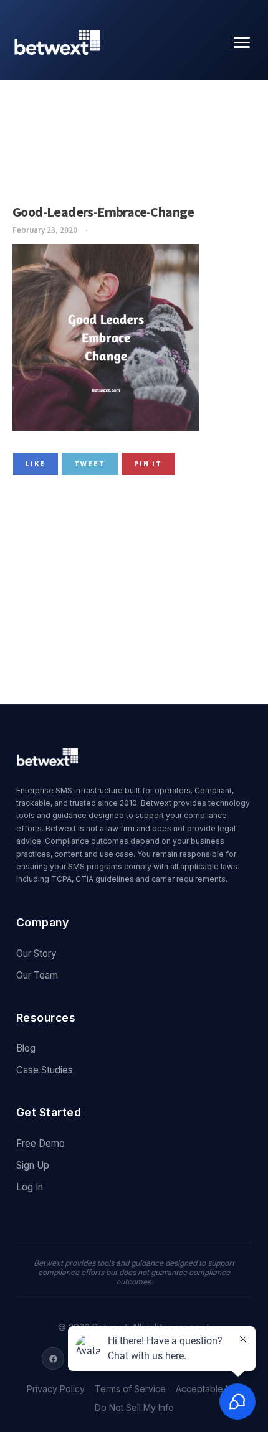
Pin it (148, 463)
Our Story (36, 953)
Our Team (37, 975)
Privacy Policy (56, 1389)
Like (35, 463)
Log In (29, 1187)
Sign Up (32, 1165)
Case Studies (44, 1070)
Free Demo (40, 1143)
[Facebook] (53, 1358)
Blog (26, 1048)
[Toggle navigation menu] (242, 42)
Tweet (89, 463)
